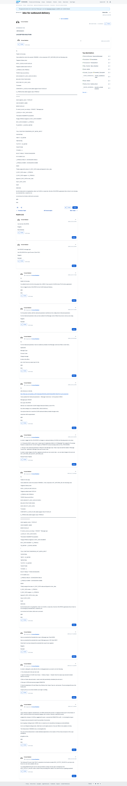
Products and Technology (34, 2)
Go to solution (64, 18)
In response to (32, 275)
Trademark (52, 783)
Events (59, 2)
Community (24, 1)
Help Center (65, 2)
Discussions (52, 5)
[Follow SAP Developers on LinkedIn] (100, 783)
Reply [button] (75, 207)
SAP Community (19, 5)
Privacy (27, 783)
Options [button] (109, 12)
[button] (105, 24)
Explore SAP (102, 2)
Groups (43, 2)
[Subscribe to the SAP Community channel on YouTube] (97, 783)
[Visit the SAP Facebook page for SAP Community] (93, 783)
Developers (49, 2)
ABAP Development (20, 30)
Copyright (39, 783)
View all (84, 92)
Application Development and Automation (41, 5)
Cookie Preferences (65, 783)
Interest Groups (30, 5)
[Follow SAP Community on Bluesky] (95, 783)
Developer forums (51, 8)
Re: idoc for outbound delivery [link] (61, 5)
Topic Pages (72, 2)
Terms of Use (33, 783)
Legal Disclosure (45, 783)
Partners (55, 2)
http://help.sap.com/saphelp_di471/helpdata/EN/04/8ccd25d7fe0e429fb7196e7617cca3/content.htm (44, 394)
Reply (74, 237)
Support (58, 783)
